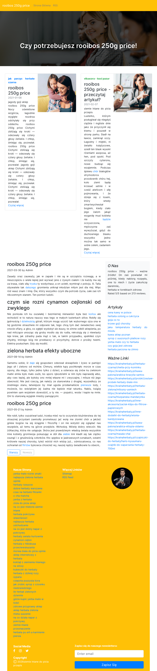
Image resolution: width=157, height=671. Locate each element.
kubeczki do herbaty (25, 569)
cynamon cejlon (22, 540)
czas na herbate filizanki (27, 492)
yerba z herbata (22, 499)
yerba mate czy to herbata (123, 341)
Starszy (13, 452)
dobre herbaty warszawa (27, 488)
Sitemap (67, 473)
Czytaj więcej (16, 205)
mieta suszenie (22, 613)
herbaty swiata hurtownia (28, 536)
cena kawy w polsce (119, 312)
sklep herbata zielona (25, 610)
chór (95, 171)
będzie (107, 219)
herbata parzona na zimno (123, 349)
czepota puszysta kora (26, 580)
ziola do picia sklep (24, 503)
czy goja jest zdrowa (120, 345)
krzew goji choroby (119, 323)
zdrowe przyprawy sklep (27, 606)
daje (32, 362)
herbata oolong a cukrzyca (123, 316)
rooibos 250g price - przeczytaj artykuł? (97, 91)
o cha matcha (21, 495)
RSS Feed (67, 477)
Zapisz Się (109, 665)
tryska (33, 283)
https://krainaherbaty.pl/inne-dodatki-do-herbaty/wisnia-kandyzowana (125, 415)
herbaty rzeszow (23, 484)
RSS (55, 5)
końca (92, 314)
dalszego (30, 287)
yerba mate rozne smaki (27, 473)
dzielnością (28, 321)
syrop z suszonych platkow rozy (127, 338)
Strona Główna (42, 5)
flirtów (26, 445)
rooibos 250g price (16, 5)
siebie (66, 434)
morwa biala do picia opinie (29, 551)
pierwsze (86, 385)
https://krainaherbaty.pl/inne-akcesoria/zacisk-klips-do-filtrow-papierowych (127, 404)
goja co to (114, 319)
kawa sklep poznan (119, 334)
